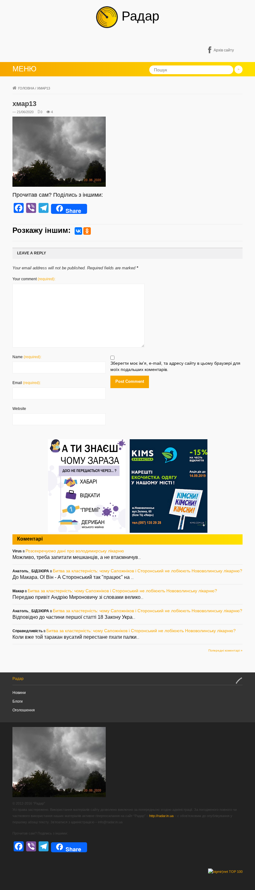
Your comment (33, 279)
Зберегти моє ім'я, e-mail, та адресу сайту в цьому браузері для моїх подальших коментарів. (175, 366)
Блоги (17, 701)
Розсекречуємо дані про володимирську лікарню (75, 550)
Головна (26, 88)
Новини (19, 692)
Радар (138, 16)
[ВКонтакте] (78, 231)
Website (19, 409)
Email (26, 383)
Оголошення (23, 710)
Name (26, 357)
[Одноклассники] (87, 231)
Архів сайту (224, 50)
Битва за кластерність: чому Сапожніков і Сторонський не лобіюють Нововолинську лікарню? (147, 570)
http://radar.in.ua (161, 816)
